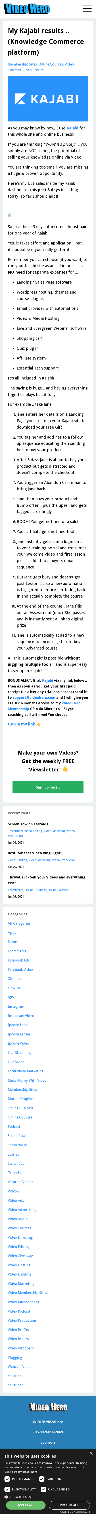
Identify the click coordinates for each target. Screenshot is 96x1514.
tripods (14, 1173)
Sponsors (48, 1442)
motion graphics (21, 1099)
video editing (33, 831)
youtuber (15, 1385)
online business (35, 890)
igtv (11, 997)
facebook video (20, 970)
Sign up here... (48, 787)
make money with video (27, 1080)
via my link (24, 724)
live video (16, 1062)
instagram (16, 1006)
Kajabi (72, 128)
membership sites (22, 64)
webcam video (19, 1367)
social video (17, 1145)
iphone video (18, 1043)
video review (18, 1339)
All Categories (19, 923)
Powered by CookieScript (76, 1511)
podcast (14, 1127)
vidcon (13, 1191)
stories (13, 1154)
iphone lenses (19, 1034)
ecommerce (15, 890)
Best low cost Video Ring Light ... (36, 853)
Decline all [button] (69, 1505)
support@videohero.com (34, 697)
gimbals (14, 979)
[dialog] (48, 1481)
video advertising (22, 1210)
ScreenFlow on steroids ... (30, 824)
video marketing (55, 831)
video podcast (19, 1311)
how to (14, 988)
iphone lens (17, 1025)
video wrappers (21, 1348)
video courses (19, 1228)
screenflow (15, 831)
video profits (33, 70)
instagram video (21, 1016)
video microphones (23, 1302)
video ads (16, 1200)
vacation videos (20, 1182)
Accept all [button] (25, 1505)
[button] (48, 1497)
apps (12, 932)
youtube (14, 1376)
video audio (18, 1219)
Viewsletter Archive (48, 1432)
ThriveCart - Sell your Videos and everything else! (47, 880)
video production (64, 860)
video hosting (19, 1265)
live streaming (20, 1053)
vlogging (15, 1357)
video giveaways (21, 1256)
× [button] (91, 1453)
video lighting (17, 860)
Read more (30, 1472)
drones (13, 942)
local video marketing (26, 1071)
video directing (20, 1237)
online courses (51, 64)
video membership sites (27, 1293)
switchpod (16, 1163)
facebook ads (19, 960)
